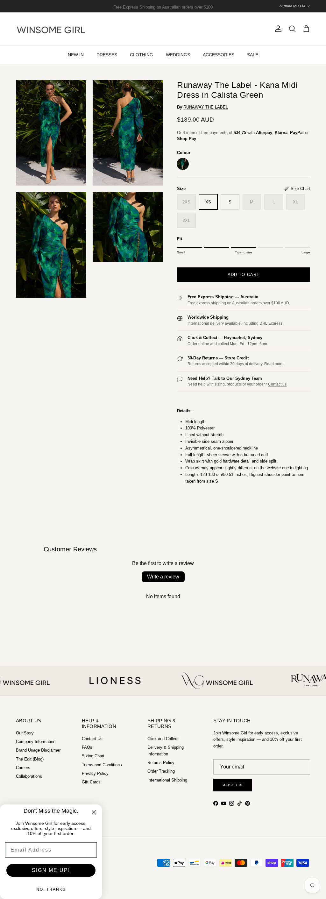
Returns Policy (160, 762)
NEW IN (76, 54)
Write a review (163, 576)
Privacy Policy (95, 773)
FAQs (87, 747)
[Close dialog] (94, 812)
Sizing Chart (93, 756)
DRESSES (106, 54)
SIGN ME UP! (51, 870)
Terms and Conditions (102, 764)
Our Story (25, 733)
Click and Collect (163, 738)
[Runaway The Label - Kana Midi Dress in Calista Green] (182, 164)
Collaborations (29, 776)
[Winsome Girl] (51, 29)
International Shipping (167, 780)
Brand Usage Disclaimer (38, 750)
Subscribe (233, 785)
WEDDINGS (178, 54)
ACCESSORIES (218, 54)
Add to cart (243, 274)
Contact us (277, 384)
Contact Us (92, 738)
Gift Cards (91, 782)
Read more (274, 364)
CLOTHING (141, 54)
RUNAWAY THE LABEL (205, 107)
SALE (252, 54)
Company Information (35, 741)
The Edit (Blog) (30, 759)
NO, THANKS (51, 889)
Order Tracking (161, 771)
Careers (23, 767)
